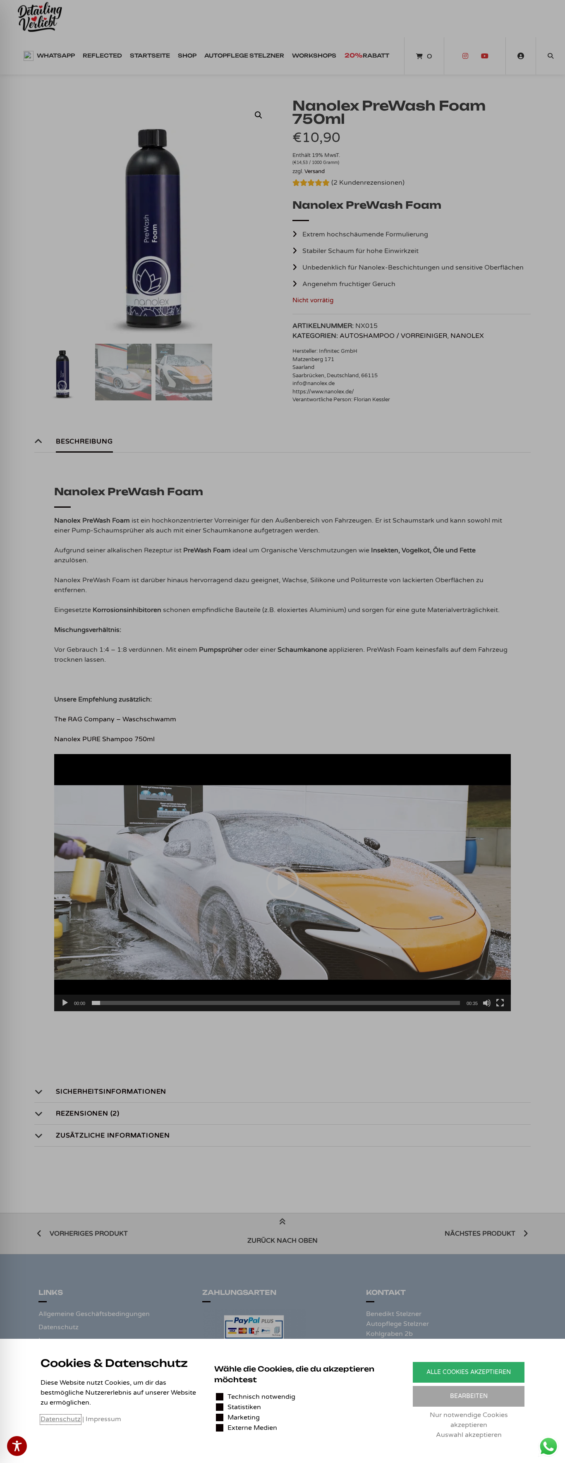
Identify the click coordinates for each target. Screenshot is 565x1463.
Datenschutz (61, 1419)
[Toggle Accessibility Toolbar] (17, 1446)
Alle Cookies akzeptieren (468, 1372)
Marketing (243, 1417)
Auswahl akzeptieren (469, 1435)
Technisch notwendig (261, 1397)
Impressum (103, 1419)
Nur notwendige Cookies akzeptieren (469, 1420)
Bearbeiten (469, 1396)
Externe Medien (252, 1428)
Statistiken (244, 1407)
